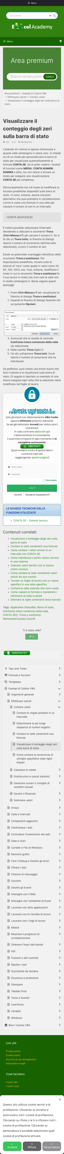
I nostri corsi (12, 1086)
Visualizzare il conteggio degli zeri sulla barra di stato (37, 746)
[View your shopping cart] (60, 41)
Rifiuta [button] (32, 1147)
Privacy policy (13, 1051)
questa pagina (40, 457)
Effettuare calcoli (17, 97)
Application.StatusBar (23, 607)
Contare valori (37, 97)
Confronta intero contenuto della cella (25, 611)
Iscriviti (18, 494)
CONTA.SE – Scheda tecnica (30, 520)
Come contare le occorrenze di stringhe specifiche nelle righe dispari (35, 758)
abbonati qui (42, 431)
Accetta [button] (12, 1147)
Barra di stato (45, 607)
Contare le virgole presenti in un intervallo (35, 714)
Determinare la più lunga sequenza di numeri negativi (33, 725)
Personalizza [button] (52, 1147)
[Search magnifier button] (54, 15)
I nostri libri (12, 1082)
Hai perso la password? (37, 494)
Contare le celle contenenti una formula (35, 735)
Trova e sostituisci (30, 614)
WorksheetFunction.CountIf (19, 618)
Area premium (11, 93)
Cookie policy (13, 1055)
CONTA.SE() (10, 614)
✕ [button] (60, 1099)
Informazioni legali (15, 1063)
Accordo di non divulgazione (21, 1059)
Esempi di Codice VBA (34, 93)
